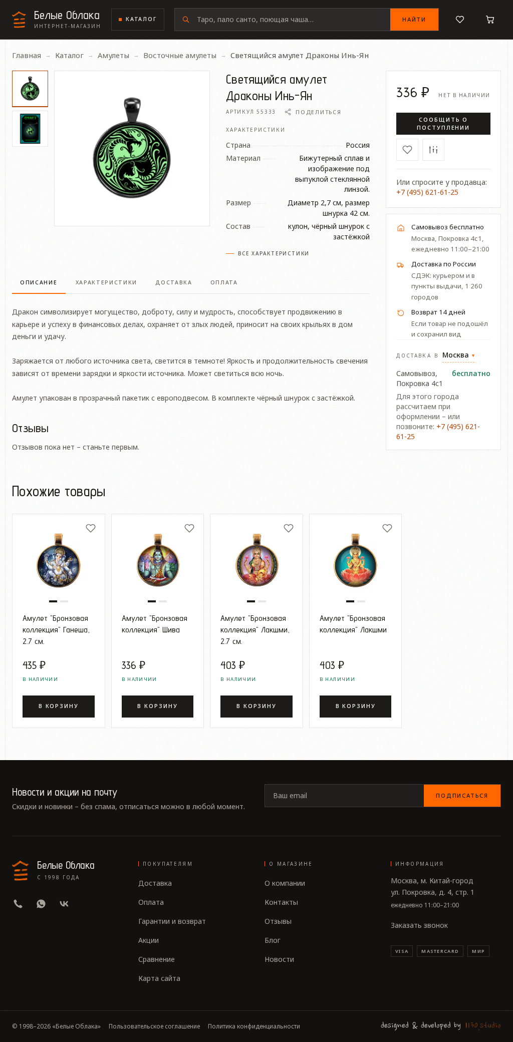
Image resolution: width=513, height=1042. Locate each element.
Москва (458, 355)
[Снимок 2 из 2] (64, 601)
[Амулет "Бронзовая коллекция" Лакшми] (356, 560)
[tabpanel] (191, 349)
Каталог (141, 19)
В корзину (59, 706)
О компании (285, 883)
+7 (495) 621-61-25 (427, 192)
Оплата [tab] (224, 282)
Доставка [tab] (173, 282)
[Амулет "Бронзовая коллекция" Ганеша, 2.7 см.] (59, 560)
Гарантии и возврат (172, 921)
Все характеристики (274, 253)
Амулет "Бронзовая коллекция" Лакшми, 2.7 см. (255, 629)
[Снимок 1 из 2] (53, 601)
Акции (148, 940)
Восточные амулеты (179, 55)
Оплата (151, 902)
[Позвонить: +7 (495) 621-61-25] (18, 904)
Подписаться (462, 795)
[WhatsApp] (41, 904)
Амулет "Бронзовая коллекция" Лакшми (353, 623)
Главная (26, 55)
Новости (279, 959)
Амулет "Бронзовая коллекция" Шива (154, 623)
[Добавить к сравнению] (433, 150)
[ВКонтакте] (64, 904)
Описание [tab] (39, 282)
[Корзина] (490, 20)
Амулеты (113, 55)
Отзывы (278, 921)
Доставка (155, 883)
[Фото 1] (30, 89)
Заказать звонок (419, 925)
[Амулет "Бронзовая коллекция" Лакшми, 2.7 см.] (256, 560)
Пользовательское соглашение (154, 1026)
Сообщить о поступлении (443, 123)
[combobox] (293, 20)
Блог (273, 940)
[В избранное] (407, 150)
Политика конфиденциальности (254, 1026)
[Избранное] (460, 20)
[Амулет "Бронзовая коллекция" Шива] (158, 560)
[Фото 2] (30, 129)
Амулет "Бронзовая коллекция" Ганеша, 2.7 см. (56, 629)
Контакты (281, 902)
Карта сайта (159, 978)
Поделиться (318, 112)
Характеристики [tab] (107, 282)
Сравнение (156, 959)
